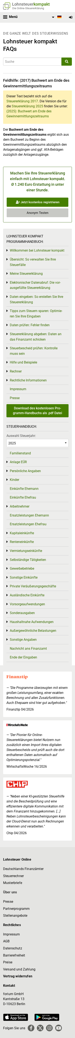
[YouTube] (58, 1028)
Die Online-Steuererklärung (28, 8)
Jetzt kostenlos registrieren (39, 202)
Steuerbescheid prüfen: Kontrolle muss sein (34, 351)
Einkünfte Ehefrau (23, 497)
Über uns (10, 892)
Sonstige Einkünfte (24, 577)
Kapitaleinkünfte (22, 533)
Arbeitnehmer (19, 506)
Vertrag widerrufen (17, 976)
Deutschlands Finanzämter (23, 869)
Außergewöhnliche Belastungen (33, 631)
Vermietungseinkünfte (26, 551)
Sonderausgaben (22, 613)
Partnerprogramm (16, 909)
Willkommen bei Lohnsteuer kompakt (37, 250)
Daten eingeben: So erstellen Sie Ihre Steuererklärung (36, 299)
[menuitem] (56, 17)
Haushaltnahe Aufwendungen (32, 622)
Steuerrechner (13, 876)
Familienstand (20, 453)
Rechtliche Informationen (28, 380)
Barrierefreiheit (14, 955)
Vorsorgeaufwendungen (27, 604)
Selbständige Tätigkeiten (28, 560)
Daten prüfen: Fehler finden (30, 325)
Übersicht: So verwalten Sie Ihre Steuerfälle (33, 262)
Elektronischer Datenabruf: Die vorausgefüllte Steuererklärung (35, 285)
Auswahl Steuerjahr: (21, 436)
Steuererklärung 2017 (22, 101)
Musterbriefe (12, 883)
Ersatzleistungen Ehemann (29, 515)
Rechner (16, 371)
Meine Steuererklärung (26, 274)
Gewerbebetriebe (22, 568)
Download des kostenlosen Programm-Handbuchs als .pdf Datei (37, 410)
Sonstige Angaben (23, 640)
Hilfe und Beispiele (23, 362)
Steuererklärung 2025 (27, 106)
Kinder (14, 480)
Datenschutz (12, 948)
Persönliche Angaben (25, 471)
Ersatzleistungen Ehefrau (28, 524)
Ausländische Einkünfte (27, 595)
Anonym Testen (37, 213)
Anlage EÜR (18, 462)
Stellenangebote (15, 916)
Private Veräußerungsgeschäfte (33, 586)
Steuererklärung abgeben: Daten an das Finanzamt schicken (35, 336)
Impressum (18, 389)
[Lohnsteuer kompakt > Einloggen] (70, 17)
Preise (7, 962)
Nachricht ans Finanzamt (28, 649)
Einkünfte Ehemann (24, 489)
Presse (15, 398)
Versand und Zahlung (19, 969)
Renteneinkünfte (22, 542)
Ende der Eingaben (23, 657)
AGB (6, 941)
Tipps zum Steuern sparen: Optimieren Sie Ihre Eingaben (36, 313)
